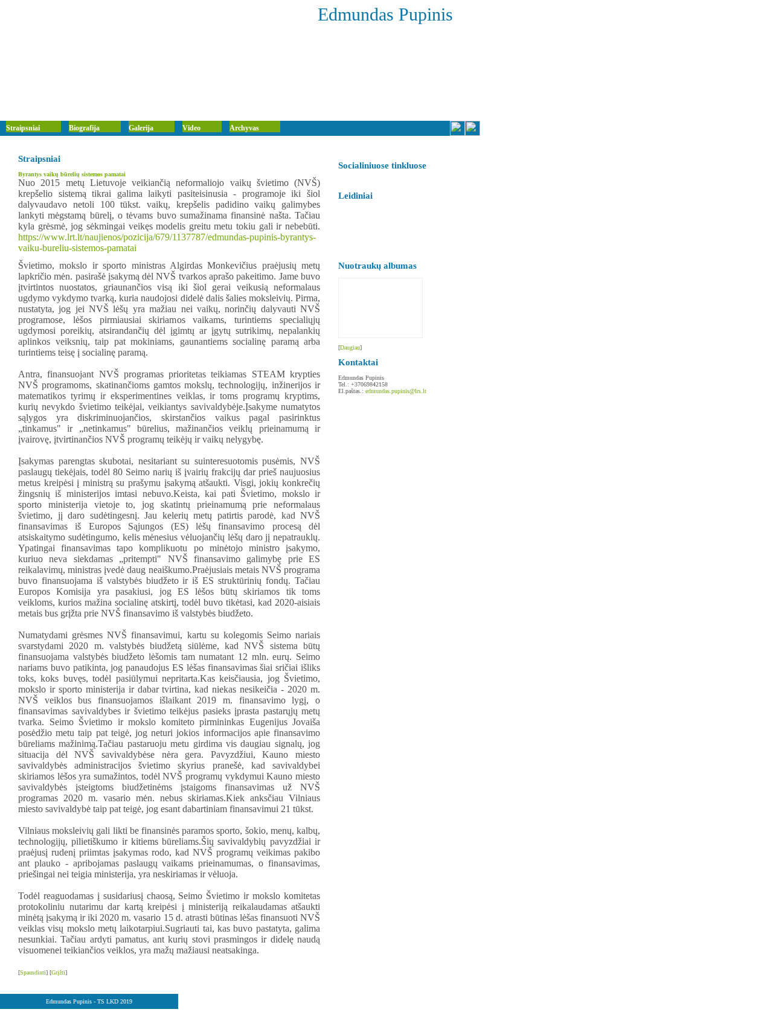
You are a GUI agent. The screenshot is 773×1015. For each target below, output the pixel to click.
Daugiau (350, 347)
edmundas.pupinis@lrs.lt (395, 391)
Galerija (141, 128)
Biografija (84, 128)
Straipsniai (23, 128)
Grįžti (58, 972)
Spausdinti (33, 972)
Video (191, 128)
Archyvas (244, 128)
